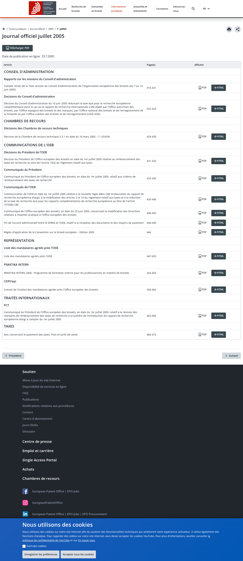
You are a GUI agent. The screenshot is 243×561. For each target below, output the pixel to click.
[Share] (237, 29)
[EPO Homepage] (42, 8)
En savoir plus (86, 540)
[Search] (194, 9)
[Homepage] (3, 29)
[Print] (229, 29)
